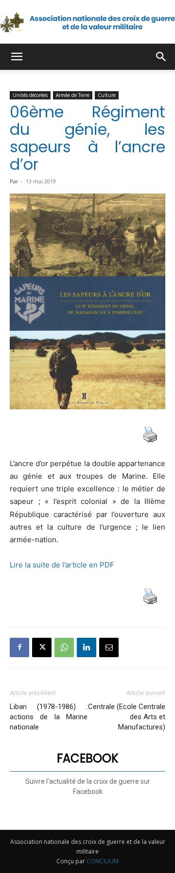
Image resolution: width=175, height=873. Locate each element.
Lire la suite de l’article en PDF (63, 564)
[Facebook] (19, 647)
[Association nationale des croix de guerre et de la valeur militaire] (87, 22)
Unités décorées (30, 95)
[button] (16, 57)
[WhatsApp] (64, 647)
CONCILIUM (103, 861)
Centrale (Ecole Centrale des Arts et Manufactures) (126, 716)
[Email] (109, 647)
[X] (42, 647)
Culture (107, 95)
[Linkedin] (86, 647)
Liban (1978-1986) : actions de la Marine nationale (49, 716)
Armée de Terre (72, 95)
